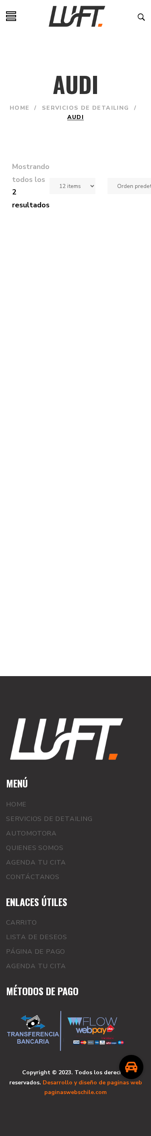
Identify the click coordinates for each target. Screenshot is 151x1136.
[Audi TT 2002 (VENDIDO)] (75, 283)
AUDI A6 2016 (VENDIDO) (57, 541)
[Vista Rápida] (78, 393)
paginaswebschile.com (75, 1092)
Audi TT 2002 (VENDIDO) (55, 351)
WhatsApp (39, 393)
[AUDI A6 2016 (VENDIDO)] (75, 473)
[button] (131, 1067)
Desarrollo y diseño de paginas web (92, 1082)
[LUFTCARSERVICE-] (77, 16)
